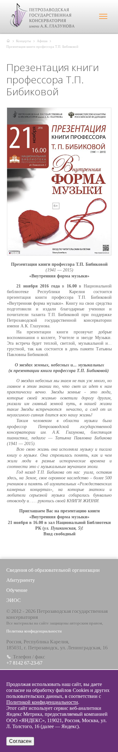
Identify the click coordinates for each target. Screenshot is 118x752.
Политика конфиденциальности (34, 631)
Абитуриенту (20, 580)
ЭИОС (13, 600)
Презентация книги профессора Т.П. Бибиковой (42, 46)
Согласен (20, 741)
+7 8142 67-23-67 (24, 663)
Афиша (42, 41)
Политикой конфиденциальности (42, 702)
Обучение (16, 590)
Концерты (23, 41)
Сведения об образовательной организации (53, 570)
